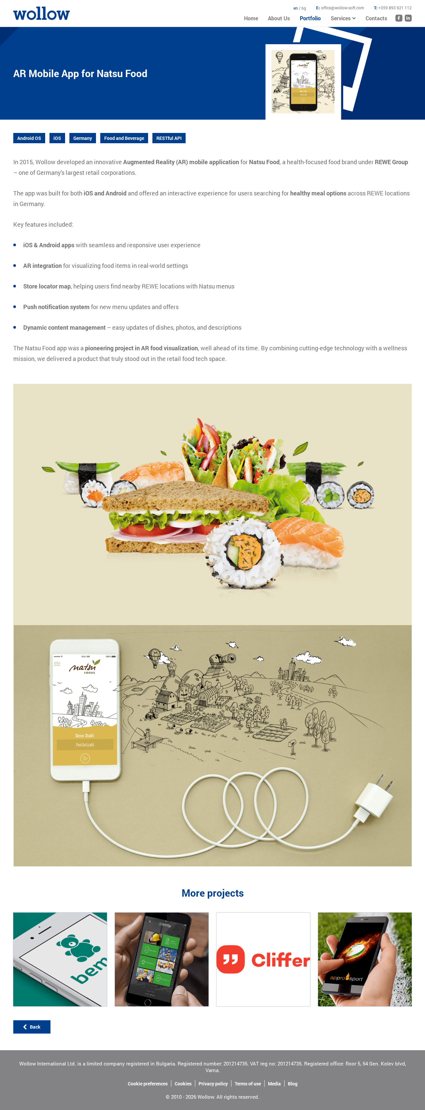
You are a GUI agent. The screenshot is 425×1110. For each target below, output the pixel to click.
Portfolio (310, 18)
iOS (57, 138)
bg (303, 8)
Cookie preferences (148, 1083)
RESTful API (169, 138)
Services (341, 18)
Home (19, 10)
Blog (293, 1083)
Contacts (376, 18)
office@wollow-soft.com (342, 7)
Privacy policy (213, 1083)
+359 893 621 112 (395, 7)
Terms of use (248, 1083)
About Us (279, 18)
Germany (82, 138)
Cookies (183, 1083)
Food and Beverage (124, 138)
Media (274, 1083)
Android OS (29, 138)
